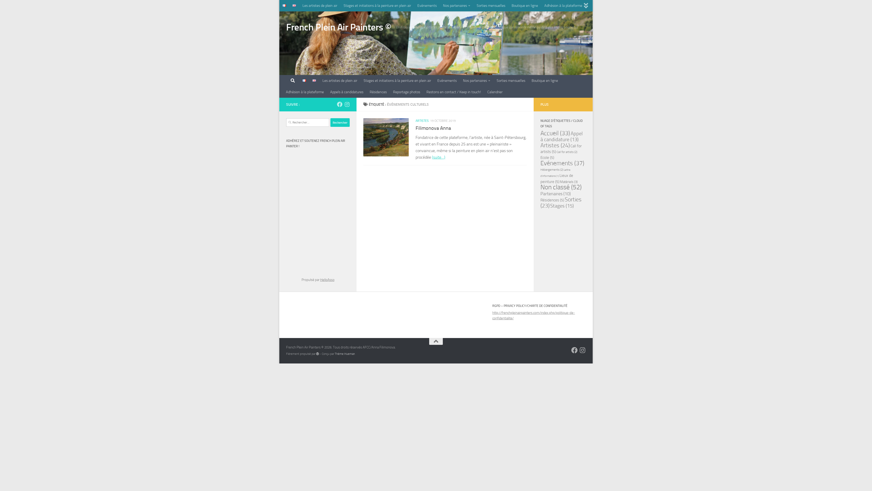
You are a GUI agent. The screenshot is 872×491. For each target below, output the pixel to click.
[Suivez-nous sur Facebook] (339, 104)
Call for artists (567, 152)
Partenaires (555, 193)
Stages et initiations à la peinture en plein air (377, 5)
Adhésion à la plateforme (563, 5)
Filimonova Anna (433, 128)
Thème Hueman (345, 354)
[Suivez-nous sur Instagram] (347, 104)
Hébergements (551, 169)
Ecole (547, 157)
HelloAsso (327, 280)
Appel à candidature (561, 137)
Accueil (555, 133)
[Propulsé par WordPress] (317, 353)
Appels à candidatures (346, 92)
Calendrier (495, 92)
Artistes (422, 121)
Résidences (378, 92)
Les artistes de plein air (319, 5)
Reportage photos (406, 92)
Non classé (561, 187)
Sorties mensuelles (491, 5)
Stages (562, 206)
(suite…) (438, 157)
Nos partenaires (455, 5)
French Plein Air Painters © (338, 27)
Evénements (427, 5)
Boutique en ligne (525, 5)
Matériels (569, 182)
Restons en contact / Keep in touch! (453, 92)
